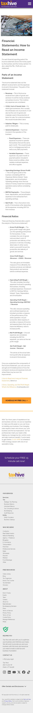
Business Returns (9, 504)
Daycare (5, 555)
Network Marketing (8, 535)
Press (4, 608)
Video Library (7, 574)
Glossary (5, 585)
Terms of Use (7, 615)
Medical (5, 558)
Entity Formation (9, 517)
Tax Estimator (7, 583)
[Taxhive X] (19, 672)
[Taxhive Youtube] (14, 672)
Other (4, 562)
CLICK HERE (16, 439)
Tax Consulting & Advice (11, 508)
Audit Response (8, 513)
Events (5, 595)
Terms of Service (8, 610)
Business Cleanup (9, 519)
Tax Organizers (7, 578)
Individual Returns (9, 506)
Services (5, 497)
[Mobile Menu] (29, 3)
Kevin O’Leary (7, 593)
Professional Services (9, 549)
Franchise (5, 546)
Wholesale (6, 553)
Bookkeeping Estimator (9, 606)
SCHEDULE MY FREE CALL (16, 400)
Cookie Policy (7, 617)
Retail (4, 551)
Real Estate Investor (8, 533)
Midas (4, 621)
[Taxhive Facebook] (23, 672)
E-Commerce (7, 542)
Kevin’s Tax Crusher (8, 580)
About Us (5, 602)
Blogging (5, 540)
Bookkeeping (8, 511)
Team (4, 597)
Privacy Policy (7, 613)
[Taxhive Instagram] (4, 672)
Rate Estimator (7, 604)
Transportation (7, 544)
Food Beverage (7, 560)
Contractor (6, 531)
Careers (5, 599)
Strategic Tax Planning (10, 502)
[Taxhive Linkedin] (9, 672)
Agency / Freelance (9, 538)
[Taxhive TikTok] (28, 672)
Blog (4, 576)
